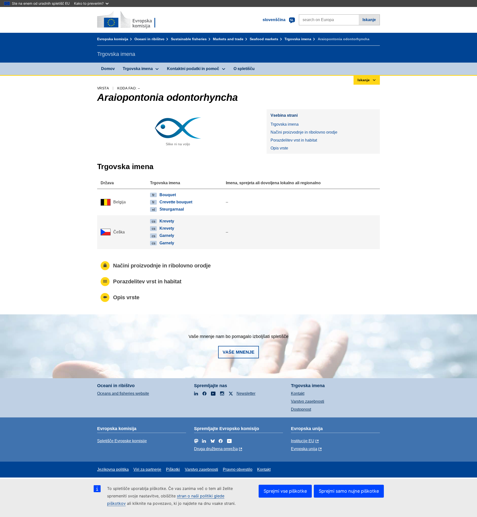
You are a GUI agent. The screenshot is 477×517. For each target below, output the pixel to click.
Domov (108, 69)
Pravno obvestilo (237, 469)
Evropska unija (304, 449)
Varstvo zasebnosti (307, 401)
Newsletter (246, 393)
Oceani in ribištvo (149, 39)
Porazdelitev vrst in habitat (294, 140)
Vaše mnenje (238, 352)
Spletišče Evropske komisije (122, 441)
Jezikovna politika (113, 469)
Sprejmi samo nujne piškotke (349, 491)
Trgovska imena (297, 39)
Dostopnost (301, 409)
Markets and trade (228, 39)
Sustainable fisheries (189, 39)
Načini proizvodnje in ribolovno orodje (304, 132)
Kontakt (297, 393)
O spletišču (244, 69)
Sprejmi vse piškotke (285, 491)
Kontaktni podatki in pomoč (193, 69)
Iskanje (369, 20)
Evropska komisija (112, 39)
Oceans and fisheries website (123, 393)
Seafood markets (264, 39)
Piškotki (173, 469)
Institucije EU (302, 441)
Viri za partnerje (147, 469)
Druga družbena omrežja (216, 449)
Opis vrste (279, 148)
